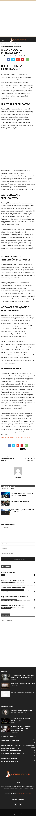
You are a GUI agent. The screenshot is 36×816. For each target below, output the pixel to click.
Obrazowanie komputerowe (8, 600)
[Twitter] (20, 804)
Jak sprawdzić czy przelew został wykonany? (21, 494)
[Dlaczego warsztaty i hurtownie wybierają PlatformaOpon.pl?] (5, 677)
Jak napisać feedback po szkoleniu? (13, 605)
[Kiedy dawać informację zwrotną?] (5, 686)
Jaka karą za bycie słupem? (7, 459)
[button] (33, 39)
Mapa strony (18, 811)
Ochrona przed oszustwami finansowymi (12, 590)
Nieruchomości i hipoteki (9, 758)
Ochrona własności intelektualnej (12, 751)
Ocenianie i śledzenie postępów (11, 761)
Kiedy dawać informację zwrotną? (13, 580)
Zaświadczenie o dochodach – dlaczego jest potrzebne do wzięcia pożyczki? (21, 728)
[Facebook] (15, 804)
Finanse (3, 46)
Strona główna (4, 44)
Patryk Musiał (9, 575)
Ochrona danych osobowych (10, 748)
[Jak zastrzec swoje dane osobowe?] (5, 694)
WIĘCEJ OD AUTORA (8, 488)
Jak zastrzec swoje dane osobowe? (13, 588)
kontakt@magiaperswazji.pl (24, 793)
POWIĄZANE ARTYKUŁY (9, 486)
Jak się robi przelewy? (19, 501)
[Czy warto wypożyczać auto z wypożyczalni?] (5, 721)
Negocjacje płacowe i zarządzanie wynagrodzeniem (17, 745)
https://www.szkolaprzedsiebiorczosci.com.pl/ (17, 437)
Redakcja (6, 55)
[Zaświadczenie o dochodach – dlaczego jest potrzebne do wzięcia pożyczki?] (5, 729)
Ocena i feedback (5, 582)
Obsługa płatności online (13, 46)
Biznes (3, 575)
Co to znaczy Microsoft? (30, 459)
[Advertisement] (18, 19)
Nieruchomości (5, 743)
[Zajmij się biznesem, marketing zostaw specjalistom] (5, 712)
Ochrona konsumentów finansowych (13, 753)
